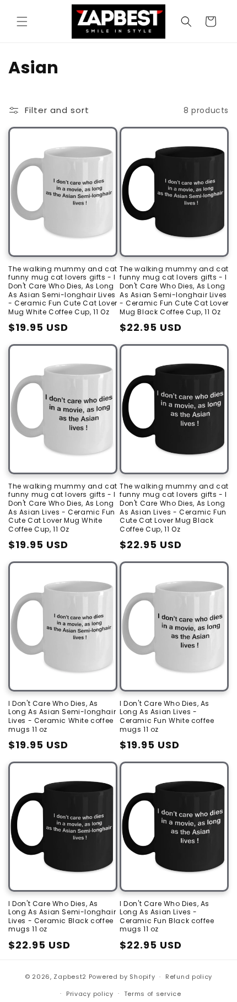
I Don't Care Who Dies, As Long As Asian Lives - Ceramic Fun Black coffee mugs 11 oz (167, 916)
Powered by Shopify (122, 976)
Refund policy (188, 976)
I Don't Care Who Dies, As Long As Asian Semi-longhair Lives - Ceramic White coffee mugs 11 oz (62, 716)
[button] (22, 21)
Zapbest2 (70, 976)
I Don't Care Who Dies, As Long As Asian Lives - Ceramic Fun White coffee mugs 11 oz (167, 716)
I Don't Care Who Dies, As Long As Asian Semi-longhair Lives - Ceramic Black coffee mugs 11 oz (62, 916)
